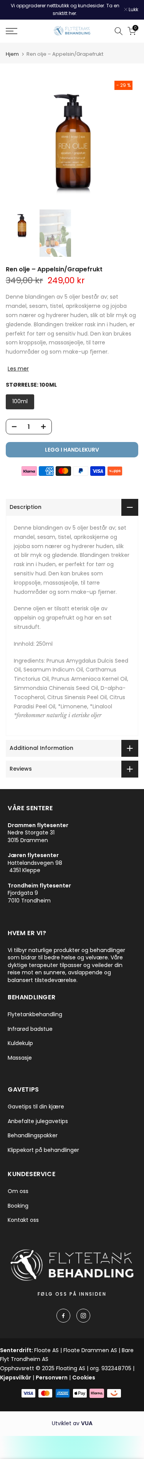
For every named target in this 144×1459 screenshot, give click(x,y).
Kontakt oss (23, 1220)
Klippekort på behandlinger (43, 1150)
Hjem (12, 54)
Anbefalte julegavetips (38, 1121)
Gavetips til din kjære (36, 1106)
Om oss (18, 1191)
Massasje (20, 1058)
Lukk (132, 9)
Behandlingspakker (33, 1135)
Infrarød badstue (30, 1029)
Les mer (18, 368)
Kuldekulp (20, 1043)
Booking (18, 1206)
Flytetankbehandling (35, 1014)
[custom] (63, 1316)
